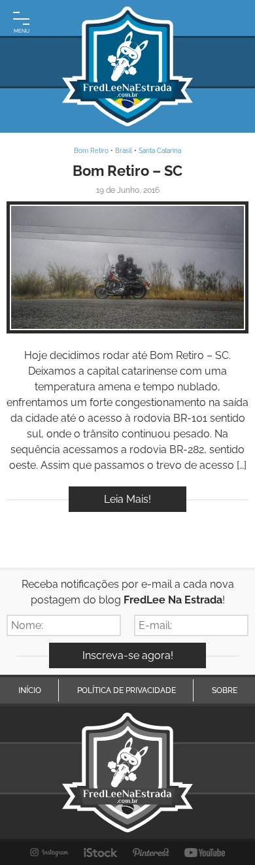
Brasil (123, 150)
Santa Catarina (160, 150)
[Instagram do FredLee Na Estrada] (49, 852)
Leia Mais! (127, 499)
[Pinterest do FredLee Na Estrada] (151, 852)
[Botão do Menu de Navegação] (21, 21)
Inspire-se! (128, 268)
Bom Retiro (91, 150)
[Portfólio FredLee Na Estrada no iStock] (101, 852)
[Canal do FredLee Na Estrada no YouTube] (205, 852)
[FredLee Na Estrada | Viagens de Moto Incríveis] (127, 66)
